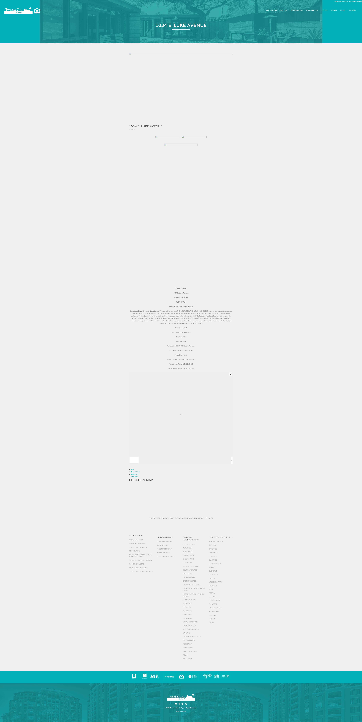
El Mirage (213, 560)
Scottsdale (214, 611)
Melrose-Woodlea (191, 629)
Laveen (212, 578)
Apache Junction (216, 541)
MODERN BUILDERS (136, 564)
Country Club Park (191, 566)
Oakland (186, 633)
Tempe (211, 622)
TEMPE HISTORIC (163, 552)
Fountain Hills (215, 563)
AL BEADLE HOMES (136, 540)
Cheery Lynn (188, 559)
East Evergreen (190, 581)
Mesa (211, 589)
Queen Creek (214, 600)
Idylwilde (187, 611)
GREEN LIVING (134, 551)
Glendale (213, 571)
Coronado (187, 562)
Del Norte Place (190, 570)
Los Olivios (187, 618)
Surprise (213, 615)
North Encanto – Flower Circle (193, 595)
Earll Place (188, 573)
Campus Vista (188, 555)
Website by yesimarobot (181, 711)
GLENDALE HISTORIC (165, 541)
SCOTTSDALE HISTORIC (166, 556)
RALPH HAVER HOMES (137, 543)
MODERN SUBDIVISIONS (138, 568)
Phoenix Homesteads (192, 636)
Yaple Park (187, 659)
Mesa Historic (163, 545)
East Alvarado (189, 577)
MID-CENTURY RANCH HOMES (140, 560)
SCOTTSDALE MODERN (138, 547)
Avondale (213, 545)
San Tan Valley (215, 608)
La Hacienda (188, 614)
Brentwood (188, 551)
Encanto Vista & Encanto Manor (194, 589)
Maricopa (213, 586)
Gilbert (212, 567)
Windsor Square (190, 651)
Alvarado (187, 548)
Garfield (187, 607)
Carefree (213, 549)
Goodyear (213, 575)
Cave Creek (214, 552)
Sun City (212, 619)
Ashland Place (189, 544)
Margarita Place (190, 622)
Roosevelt (187, 644)
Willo (185, 655)
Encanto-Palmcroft (191, 585)
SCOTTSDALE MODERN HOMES (141, 571)
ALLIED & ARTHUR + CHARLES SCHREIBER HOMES (140, 556)
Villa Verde (188, 647)
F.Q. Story (187, 603)
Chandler (213, 556)
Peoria (212, 593)
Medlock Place (189, 625)
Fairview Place (189, 600)
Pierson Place (189, 640)
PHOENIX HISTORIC (164, 549)
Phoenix (212, 597)
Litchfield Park (215, 582)
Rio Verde (213, 604)
